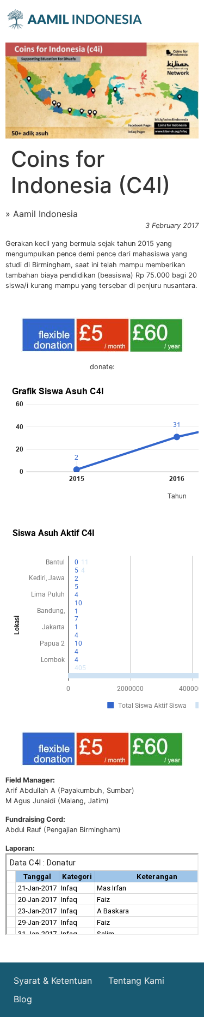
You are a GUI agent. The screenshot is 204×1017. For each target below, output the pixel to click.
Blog (23, 999)
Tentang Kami (136, 980)
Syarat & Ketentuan (53, 980)
